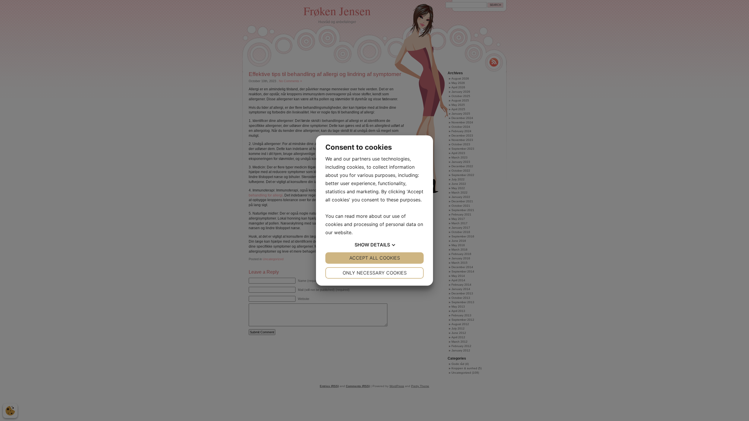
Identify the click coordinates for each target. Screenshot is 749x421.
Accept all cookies (374, 258)
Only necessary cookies (375, 273)
